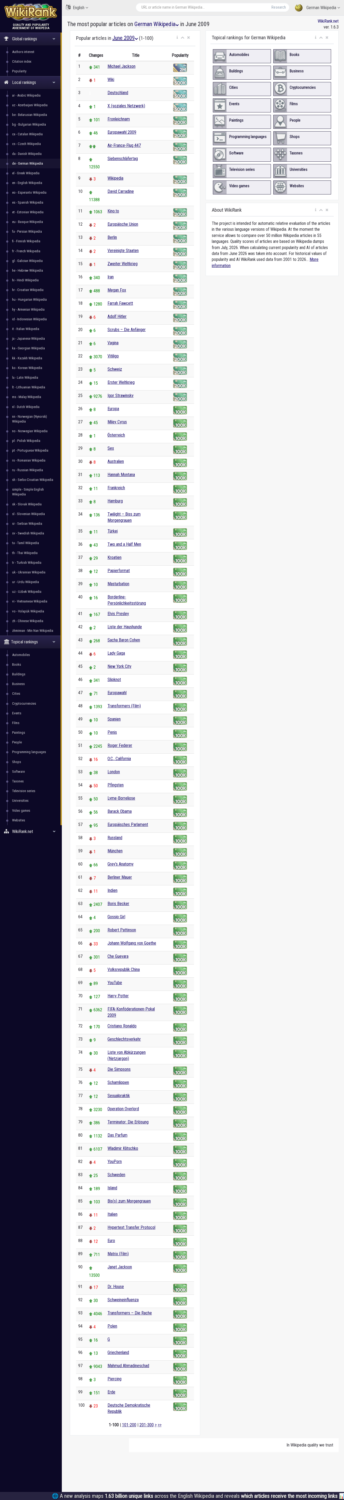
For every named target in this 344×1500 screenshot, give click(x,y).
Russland (115, 837)
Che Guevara (118, 956)
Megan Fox (117, 290)
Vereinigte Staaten (123, 250)
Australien (116, 461)
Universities (20, 801)
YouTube (115, 982)
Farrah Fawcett (120, 303)
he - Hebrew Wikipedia (27, 270)
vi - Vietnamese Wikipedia (29, 601)
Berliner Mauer (120, 877)
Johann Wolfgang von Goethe (132, 943)
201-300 (146, 1424)
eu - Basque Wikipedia (27, 222)
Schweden (116, 1174)
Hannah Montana (121, 474)
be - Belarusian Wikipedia (29, 115)
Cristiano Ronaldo (122, 1026)
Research (278, 7)
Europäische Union (123, 224)
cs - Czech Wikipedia (26, 144)
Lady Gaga (116, 653)
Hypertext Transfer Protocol (131, 1227)
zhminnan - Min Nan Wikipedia (32, 631)
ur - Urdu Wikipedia (25, 582)
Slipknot (114, 679)
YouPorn (115, 1161)
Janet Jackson (120, 1266)
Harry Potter (118, 995)
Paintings (18, 733)
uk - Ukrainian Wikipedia (28, 572)
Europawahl (117, 692)
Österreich (116, 435)
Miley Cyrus (117, 421)
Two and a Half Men (124, 544)
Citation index (21, 61)
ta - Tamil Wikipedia (25, 543)
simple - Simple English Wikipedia (28, 491)
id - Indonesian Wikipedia (29, 319)
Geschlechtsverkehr (124, 1039)
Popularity (19, 71)
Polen (112, 1326)
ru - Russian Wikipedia (27, 470)
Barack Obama (120, 811)
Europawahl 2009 (122, 132)
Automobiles (21, 655)
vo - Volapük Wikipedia (28, 611)
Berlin (112, 237)
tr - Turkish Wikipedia (26, 563)
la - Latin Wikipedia (25, 377)
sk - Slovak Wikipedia (27, 504)
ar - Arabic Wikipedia (26, 95)
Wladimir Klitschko (123, 1148)
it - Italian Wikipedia (25, 329)
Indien (112, 890)
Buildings (18, 674)
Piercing (114, 1378)
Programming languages (29, 752)
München (115, 850)
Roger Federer (120, 745)
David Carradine (121, 191)
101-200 (129, 1424)
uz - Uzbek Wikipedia (26, 592)
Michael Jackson (121, 66)
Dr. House (116, 1286)
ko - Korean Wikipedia (27, 368)
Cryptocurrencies (24, 703)
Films (15, 723)
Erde (111, 1392)
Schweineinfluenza (123, 1299)
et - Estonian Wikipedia (28, 212)
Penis (112, 732)
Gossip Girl (116, 916)
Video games (21, 810)
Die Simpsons (119, 1069)
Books (16, 664)
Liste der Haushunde (125, 626)
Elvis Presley (118, 613)
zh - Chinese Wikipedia (27, 621)
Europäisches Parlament (128, 824)
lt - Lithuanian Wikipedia (28, 387)
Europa (113, 408)
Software (18, 771)
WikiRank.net (328, 21)
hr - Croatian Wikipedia (28, 290)
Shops (16, 762)
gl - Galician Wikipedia (27, 261)
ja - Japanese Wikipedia (28, 338)
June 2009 (123, 38)
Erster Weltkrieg (121, 382)
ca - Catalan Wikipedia (27, 134)
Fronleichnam (119, 119)
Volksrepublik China (124, 969)
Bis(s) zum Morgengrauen (129, 1201)
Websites (18, 820)
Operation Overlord (123, 1108)
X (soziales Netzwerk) (126, 105)
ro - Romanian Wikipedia (28, 460)
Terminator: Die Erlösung (128, 1122)
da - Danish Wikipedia (27, 154)
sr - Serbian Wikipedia (27, 524)
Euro (111, 1240)
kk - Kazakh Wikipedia (27, 358)
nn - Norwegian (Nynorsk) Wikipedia (29, 418)
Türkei (113, 531)
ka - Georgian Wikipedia (28, 348)
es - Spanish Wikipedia (27, 202)
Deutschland (118, 92)
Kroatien (114, 557)
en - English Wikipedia (27, 183)
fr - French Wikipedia (26, 251)
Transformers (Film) (124, 705)
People (17, 742)
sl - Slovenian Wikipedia (28, 514)
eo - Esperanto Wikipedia (29, 192)
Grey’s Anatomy (121, 864)
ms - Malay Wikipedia (26, 397)
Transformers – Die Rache (130, 1312)
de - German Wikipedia (27, 163)
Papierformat (119, 570)
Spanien (114, 719)
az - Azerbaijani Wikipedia (30, 105)
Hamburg (115, 500)
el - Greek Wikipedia (26, 173)
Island (112, 1187)
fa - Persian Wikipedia (27, 231)
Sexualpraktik (119, 1095)
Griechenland (118, 1352)
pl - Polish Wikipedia (26, 441)
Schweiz (115, 369)
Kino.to (113, 211)
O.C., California (119, 758)
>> (160, 1424)
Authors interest (23, 52)
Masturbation (118, 583)
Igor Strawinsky (121, 395)
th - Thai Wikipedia (25, 553)
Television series (23, 791)
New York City (119, 666)
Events (16, 713)
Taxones (18, 781)
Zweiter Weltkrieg (123, 263)
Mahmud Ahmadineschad (128, 1365)
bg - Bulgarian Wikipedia (29, 124)
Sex (111, 448)
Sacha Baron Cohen (124, 640)
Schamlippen (118, 1082)
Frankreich (116, 487)
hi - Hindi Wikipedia (25, 280)
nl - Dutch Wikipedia (26, 407)
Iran (111, 276)
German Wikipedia (321, 7)
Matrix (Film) (118, 1253)
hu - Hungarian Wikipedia (29, 299)
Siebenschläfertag (123, 158)
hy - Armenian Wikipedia (28, 309)
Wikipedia (115, 178)
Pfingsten (116, 785)
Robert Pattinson (122, 929)
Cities (16, 694)
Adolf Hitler (117, 316)
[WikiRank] (31, 11)
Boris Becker (118, 903)
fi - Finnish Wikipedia (26, 241)
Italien (112, 1214)
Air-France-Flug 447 (124, 145)
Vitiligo (113, 356)
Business (18, 684)
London (114, 771)
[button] (177, 38)
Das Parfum (117, 1135)
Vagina (113, 342)
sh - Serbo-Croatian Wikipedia (32, 480)
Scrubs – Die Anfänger (127, 329)
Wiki (111, 79)
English (78, 7)
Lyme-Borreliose (121, 798)
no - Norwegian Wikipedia (30, 431)
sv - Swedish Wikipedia (28, 533)
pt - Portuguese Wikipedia (30, 450)
